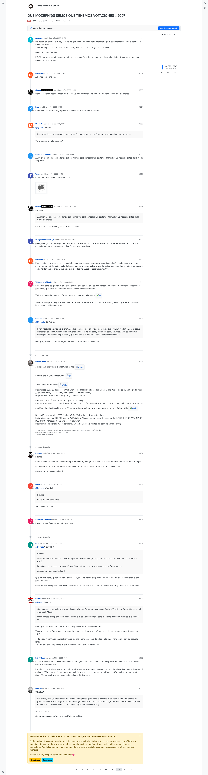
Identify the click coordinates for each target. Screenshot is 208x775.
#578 (141, 599)
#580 (141, 688)
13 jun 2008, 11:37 (60, 658)
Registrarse (35, 760)
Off (29, 21)
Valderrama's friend (43, 282)
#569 (141, 240)
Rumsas (38, 453)
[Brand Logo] (31, 6)
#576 (141, 520)
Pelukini (38, 688)
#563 (141, 90)
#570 (141, 259)
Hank (37, 543)
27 (106, 769)
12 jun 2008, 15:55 (55, 543)
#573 (141, 361)
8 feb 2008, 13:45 (56, 174)
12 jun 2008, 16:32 (57, 599)
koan (37, 107)
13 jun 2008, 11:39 (57, 688)
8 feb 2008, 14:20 (58, 259)
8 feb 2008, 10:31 (59, 38)
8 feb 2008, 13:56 (69, 206)
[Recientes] (3, 3)
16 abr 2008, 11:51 (66, 520)
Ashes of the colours (43, 154)
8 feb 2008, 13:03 (69, 90)
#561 (141, 38)
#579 (141, 658)
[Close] (140, 736)
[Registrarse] (205, 8)
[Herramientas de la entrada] (141, 66)
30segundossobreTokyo (44, 240)
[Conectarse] (205, 3)
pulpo (37, 484)
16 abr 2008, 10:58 (58, 453)
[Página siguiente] (131, 769)
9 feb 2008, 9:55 (66, 282)
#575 (141, 484)
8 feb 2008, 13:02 (58, 73)
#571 (141, 282)
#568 (141, 206)
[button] (3, 772)
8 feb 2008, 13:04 (55, 107)
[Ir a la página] (93, 769)
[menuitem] (205, 3)
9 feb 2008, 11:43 (57, 318)
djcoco (38, 90)
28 (112, 769)
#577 (141, 543)
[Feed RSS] (69, 21)
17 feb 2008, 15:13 (62, 361)
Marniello (39, 73)
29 (118, 769)
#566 (141, 154)
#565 (141, 124)
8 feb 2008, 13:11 (58, 124)
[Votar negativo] (136, 66)
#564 (141, 107)
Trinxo (37, 174)
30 (125, 769)
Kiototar (38, 318)
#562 (141, 73)
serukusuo (39, 38)
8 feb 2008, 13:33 (67, 154)
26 (99, 769)
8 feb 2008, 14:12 (69, 240)
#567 (141, 174)
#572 (141, 318)
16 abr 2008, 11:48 (55, 484)
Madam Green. (41, 361)
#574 (141, 453)
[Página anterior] (77, 769)
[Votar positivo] (128, 66)
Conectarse (47, 760)
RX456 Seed (40, 658)
